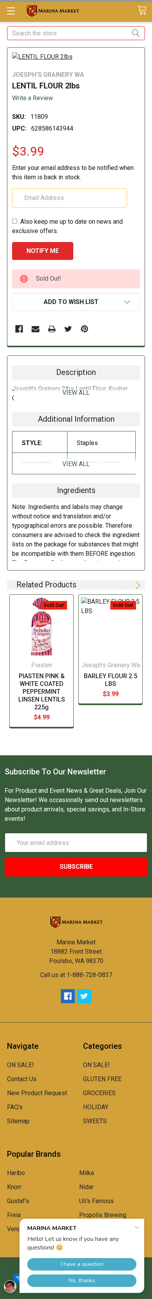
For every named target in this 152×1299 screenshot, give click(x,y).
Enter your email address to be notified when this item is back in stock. (73, 172)
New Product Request (37, 1093)
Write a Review (32, 98)
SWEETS (95, 1121)
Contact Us (22, 1079)
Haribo (16, 1173)
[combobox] (76, 33)
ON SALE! (20, 1065)
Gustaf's (18, 1201)
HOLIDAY (95, 1107)
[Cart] (144, 11)
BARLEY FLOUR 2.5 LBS (110, 679)
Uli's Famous (96, 1201)
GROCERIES (99, 1093)
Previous (125, 585)
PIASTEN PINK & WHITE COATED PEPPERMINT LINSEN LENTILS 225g (41, 691)
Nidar (86, 1187)
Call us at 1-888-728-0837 (76, 975)
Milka (86, 1173)
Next (137, 585)
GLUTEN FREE (102, 1079)
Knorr (14, 1187)
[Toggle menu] (10, 10)
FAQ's (15, 1107)
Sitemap (18, 1121)
